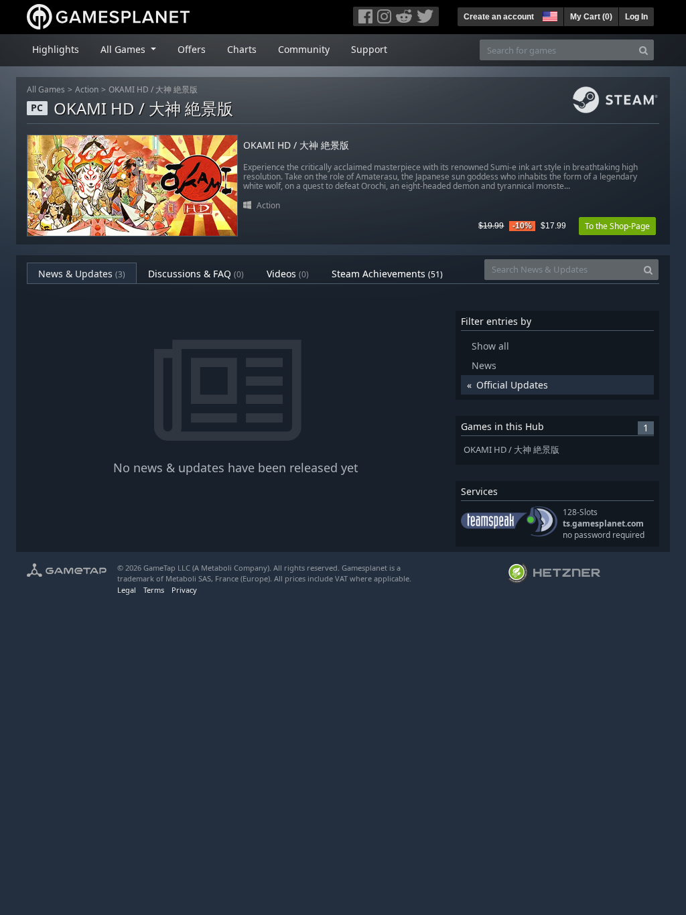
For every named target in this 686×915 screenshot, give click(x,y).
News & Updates (81, 273)
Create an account (499, 16)
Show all (490, 346)
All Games (46, 89)
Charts (242, 49)
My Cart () (591, 16)
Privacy (184, 590)
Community (304, 49)
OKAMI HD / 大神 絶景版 (153, 89)
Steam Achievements (387, 273)
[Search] (643, 50)
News (484, 365)
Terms (153, 590)
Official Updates (512, 384)
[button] (548, 14)
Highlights (55, 49)
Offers (192, 49)
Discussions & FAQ (196, 273)
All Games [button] (124, 49)
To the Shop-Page (617, 226)
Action (86, 89)
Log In (636, 16)
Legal (126, 590)
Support (369, 49)
